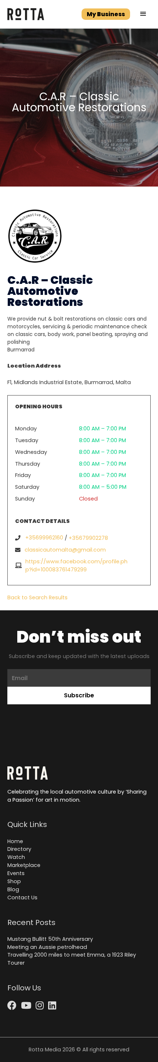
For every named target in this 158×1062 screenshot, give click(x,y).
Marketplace (23, 865)
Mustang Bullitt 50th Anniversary (50, 939)
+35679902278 (88, 538)
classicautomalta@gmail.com (65, 549)
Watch (16, 857)
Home (15, 841)
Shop (14, 881)
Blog (13, 889)
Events (16, 873)
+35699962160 (44, 537)
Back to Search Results (37, 597)
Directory (19, 849)
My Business (106, 14)
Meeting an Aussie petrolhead (47, 947)
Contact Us (22, 897)
